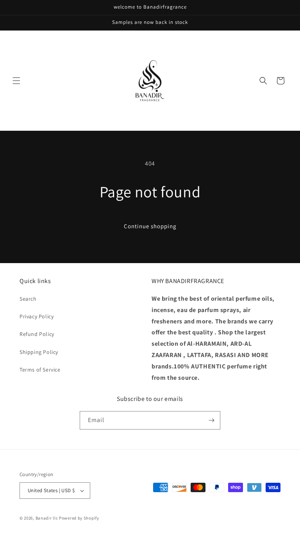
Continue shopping (150, 226)
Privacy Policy (37, 316)
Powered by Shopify (79, 518)
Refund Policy (37, 333)
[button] (16, 80)
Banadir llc (47, 518)
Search (28, 298)
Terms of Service (40, 369)
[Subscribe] (211, 420)
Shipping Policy (39, 352)
